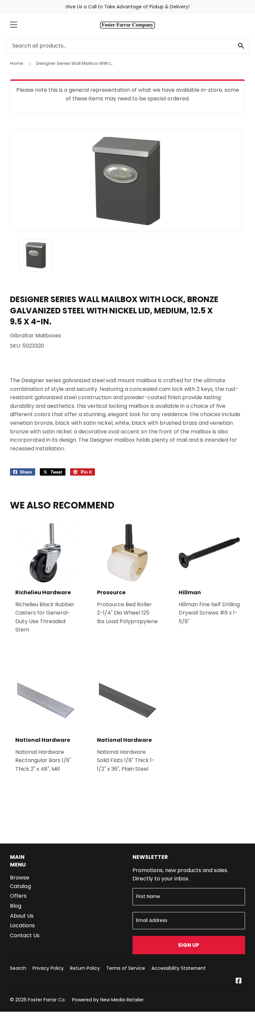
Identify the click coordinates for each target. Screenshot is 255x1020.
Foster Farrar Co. (47, 999)
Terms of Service (125, 968)
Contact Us (25, 935)
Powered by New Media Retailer (108, 999)
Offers (18, 896)
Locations (22, 925)
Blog (15, 906)
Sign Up (188, 945)
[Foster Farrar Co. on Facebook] (239, 981)
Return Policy (85, 968)
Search (18, 968)
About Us (22, 916)
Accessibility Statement (178, 968)
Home (16, 63)
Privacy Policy (48, 968)
